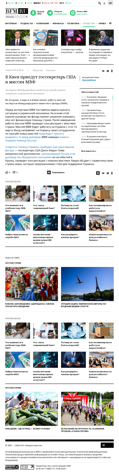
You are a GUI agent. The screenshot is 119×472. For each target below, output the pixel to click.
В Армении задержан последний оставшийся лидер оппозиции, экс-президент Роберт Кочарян (100, 55)
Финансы (58, 23)
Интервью (11, 23)
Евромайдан (89, 80)
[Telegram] (107, 71)
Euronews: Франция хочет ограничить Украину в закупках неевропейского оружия (95, 101)
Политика (73, 23)
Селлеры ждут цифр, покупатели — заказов (72, 51)
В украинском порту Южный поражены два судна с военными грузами (96, 139)
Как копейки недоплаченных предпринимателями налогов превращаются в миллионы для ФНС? (45, 55)
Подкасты (26, 23)
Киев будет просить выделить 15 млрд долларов (34, 135)
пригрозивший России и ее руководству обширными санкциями (40, 155)
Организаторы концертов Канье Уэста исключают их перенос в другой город (93, 114)
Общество (89, 23)
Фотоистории (13, 263)
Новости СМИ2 (12, 257)
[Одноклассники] (112, 71)
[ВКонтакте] (103, 71)
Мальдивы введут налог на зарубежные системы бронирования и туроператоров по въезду (96, 127)
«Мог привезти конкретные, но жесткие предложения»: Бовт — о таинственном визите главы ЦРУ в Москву (17, 55)
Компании (42, 23)
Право (102, 23)
